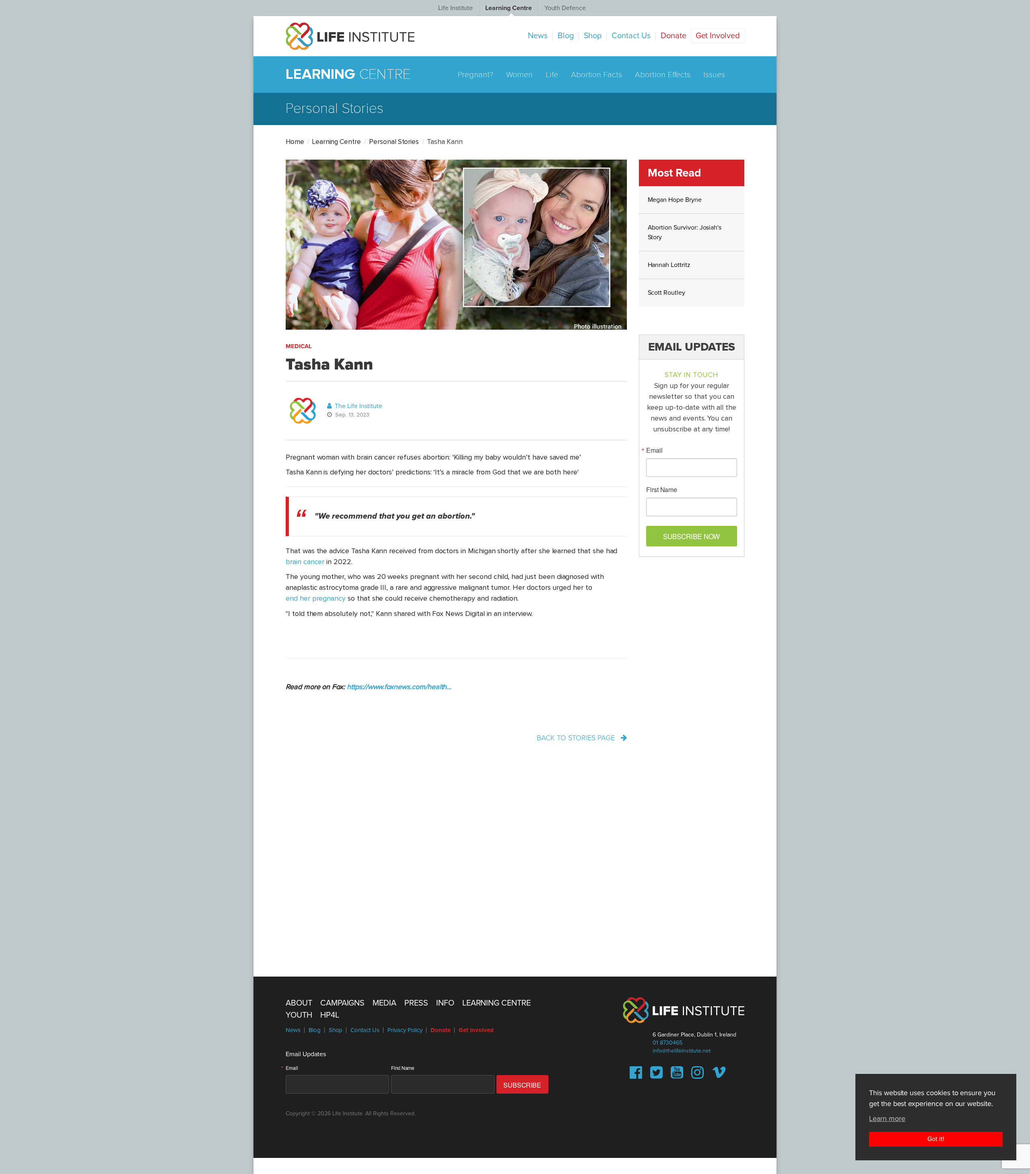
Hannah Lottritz (669, 265)
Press (416, 1003)
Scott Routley (666, 293)
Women (519, 75)
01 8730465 (667, 1042)
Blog (566, 36)
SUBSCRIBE (522, 1085)
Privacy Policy (404, 1030)
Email (654, 450)
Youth (299, 1015)
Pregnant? (475, 75)
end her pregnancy (316, 598)
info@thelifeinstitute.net (682, 1050)
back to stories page (577, 737)
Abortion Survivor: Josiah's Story (685, 232)
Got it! (935, 1139)
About (299, 1003)
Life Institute (455, 8)
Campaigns (342, 1003)
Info (445, 1003)
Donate (673, 36)
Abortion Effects (662, 75)
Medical (299, 346)
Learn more (887, 1118)
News (538, 36)
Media (384, 1003)
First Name (662, 489)
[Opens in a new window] (636, 1075)
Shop (593, 36)
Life (552, 75)
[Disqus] (515, 857)
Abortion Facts (596, 75)
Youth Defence (565, 8)
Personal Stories (394, 142)
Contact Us (631, 36)
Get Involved (718, 36)
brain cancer (305, 562)
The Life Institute (357, 406)
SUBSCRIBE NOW (691, 536)
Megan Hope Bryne (675, 200)
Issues (714, 75)
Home (295, 142)
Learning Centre (508, 8)
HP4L (329, 1015)
